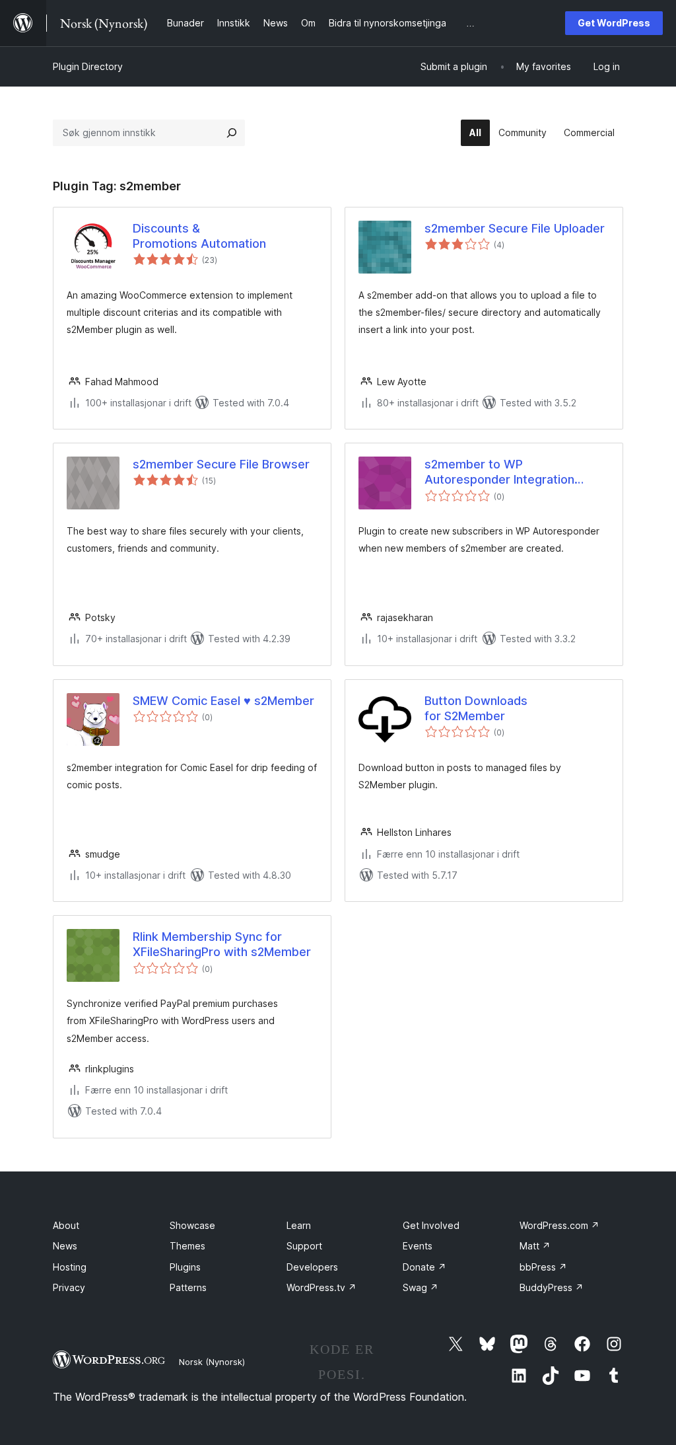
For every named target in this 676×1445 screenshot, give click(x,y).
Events (417, 1245)
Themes (187, 1245)
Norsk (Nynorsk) (212, 1361)
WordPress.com (559, 1225)
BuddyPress (552, 1287)
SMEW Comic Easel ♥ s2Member (223, 701)
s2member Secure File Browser (221, 464)
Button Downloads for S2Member (475, 708)
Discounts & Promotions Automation (199, 235)
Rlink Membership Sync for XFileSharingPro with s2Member (222, 944)
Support (304, 1245)
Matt (535, 1245)
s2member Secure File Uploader (514, 228)
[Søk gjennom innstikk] (232, 133)
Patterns (188, 1287)
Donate (424, 1267)
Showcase (192, 1225)
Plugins (185, 1267)
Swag (420, 1287)
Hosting (69, 1267)
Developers (312, 1267)
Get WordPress (614, 22)
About (66, 1225)
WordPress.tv (321, 1287)
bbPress (543, 1267)
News (65, 1245)
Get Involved (431, 1225)
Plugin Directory (88, 66)
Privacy (69, 1287)
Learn (299, 1225)
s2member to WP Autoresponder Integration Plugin (499, 472)
